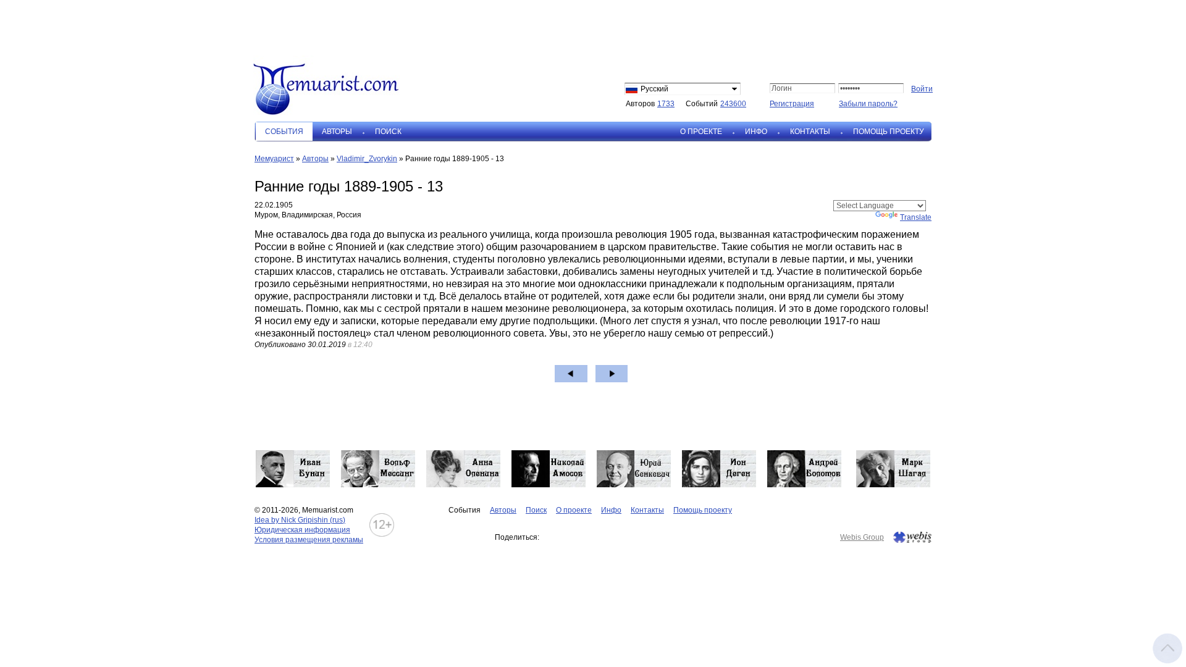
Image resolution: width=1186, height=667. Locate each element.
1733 (666, 103)
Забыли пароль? (868, 103)
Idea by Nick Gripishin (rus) (299, 520)
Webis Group (862, 537)
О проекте (701, 131)
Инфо (756, 131)
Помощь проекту (888, 131)
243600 (733, 103)
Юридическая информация (302, 530)
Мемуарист (274, 158)
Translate (916, 217)
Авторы (337, 131)
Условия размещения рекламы (308, 539)
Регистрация (792, 103)
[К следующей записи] (611, 373)
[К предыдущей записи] (571, 373)
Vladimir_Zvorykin (367, 158)
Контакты (810, 131)
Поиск (388, 131)
